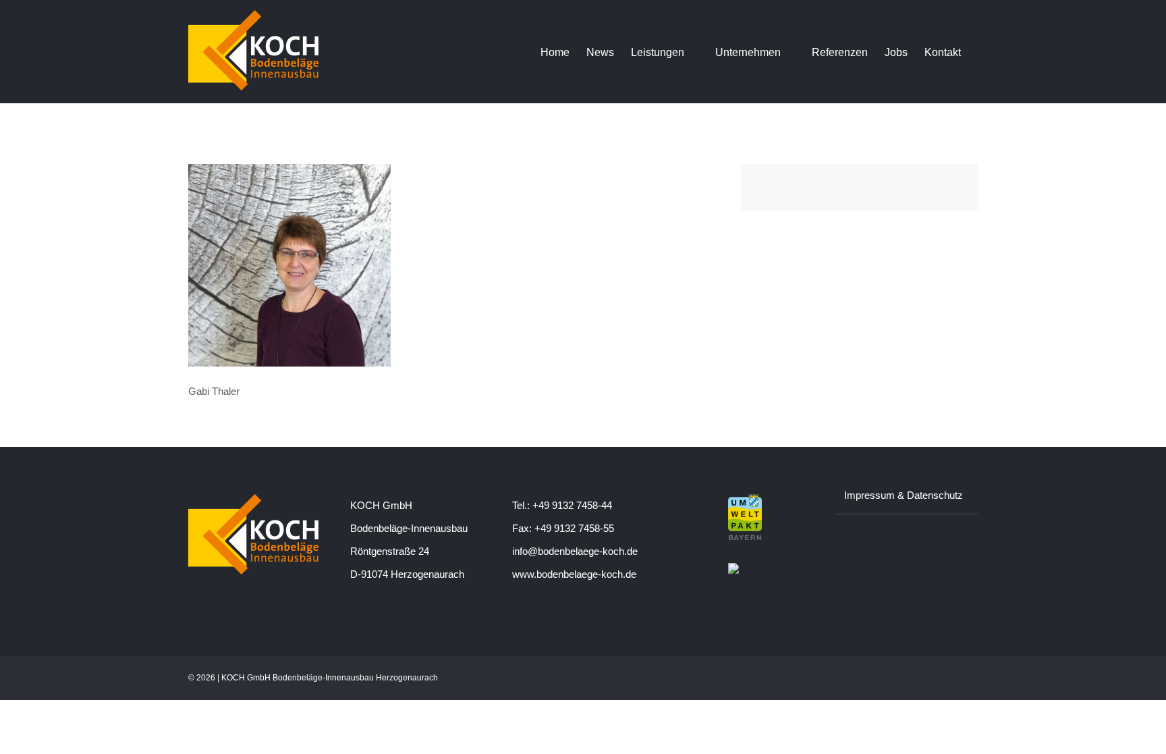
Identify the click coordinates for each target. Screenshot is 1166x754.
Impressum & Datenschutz (903, 495)
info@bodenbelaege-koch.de (575, 551)
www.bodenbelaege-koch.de (574, 574)
